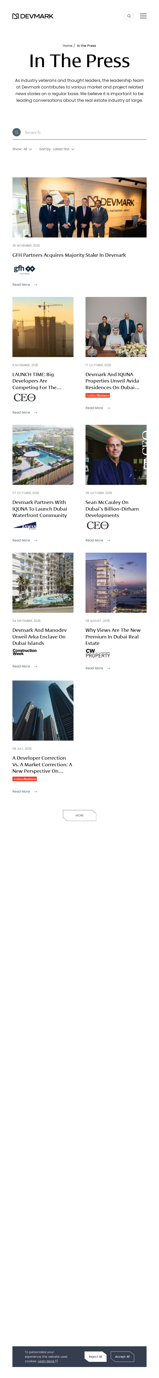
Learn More (46, 1361)
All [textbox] (25, 149)
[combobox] (26, 149)
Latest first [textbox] (61, 149)
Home (67, 45)
